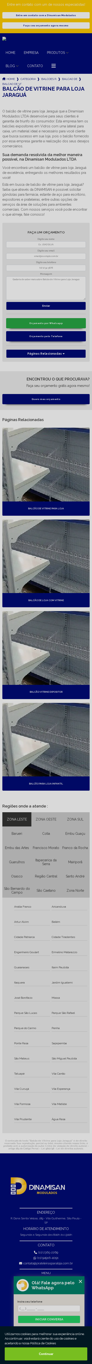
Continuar (46, 1354)
